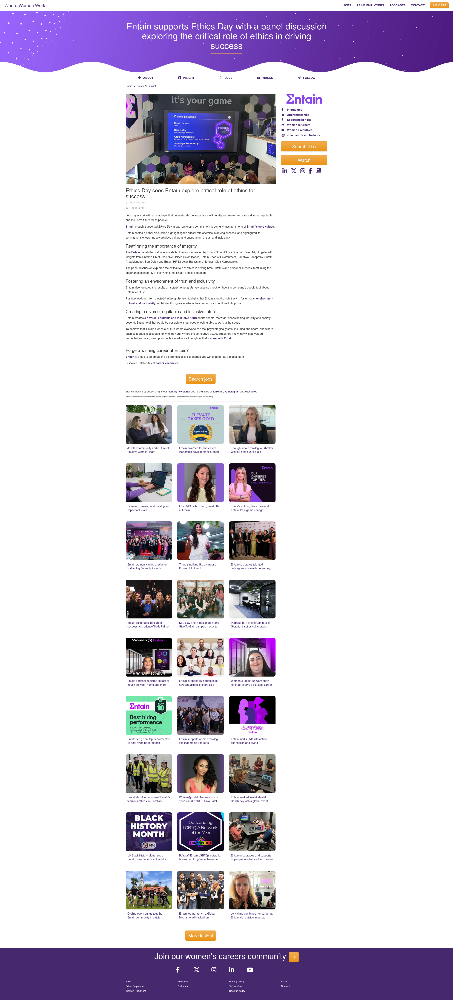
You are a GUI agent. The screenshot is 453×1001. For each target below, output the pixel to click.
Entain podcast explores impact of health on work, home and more (148, 682)
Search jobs (201, 378)
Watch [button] (304, 160)
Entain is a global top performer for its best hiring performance (148, 741)
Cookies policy (237, 990)
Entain (140, 86)
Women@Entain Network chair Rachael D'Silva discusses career (251, 682)
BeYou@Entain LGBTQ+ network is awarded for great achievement (199, 857)
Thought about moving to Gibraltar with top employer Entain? (252, 450)
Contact (285, 986)
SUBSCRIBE (439, 5)
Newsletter (183, 981)
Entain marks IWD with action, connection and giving (249, 741)
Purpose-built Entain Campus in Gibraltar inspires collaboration (250, 624)
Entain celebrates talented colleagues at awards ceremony (250, 566)
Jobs (128, 981)
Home (129, 86)
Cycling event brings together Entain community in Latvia (145, 915)
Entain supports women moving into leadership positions (198, 741)
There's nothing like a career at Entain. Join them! (198, 566)
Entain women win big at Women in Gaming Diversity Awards (147, 566)
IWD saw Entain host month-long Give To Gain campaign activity (199, 624)
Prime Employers (135, 986)
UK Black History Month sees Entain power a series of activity (146, 857)
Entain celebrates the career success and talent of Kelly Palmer (148, 624)
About (284, 981)
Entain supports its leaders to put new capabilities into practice (199, 682)
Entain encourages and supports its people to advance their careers (252, 857)
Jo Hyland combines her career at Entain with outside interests (252, 915)
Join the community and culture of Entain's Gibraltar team (148, 450)
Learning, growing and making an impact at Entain (148, 508)
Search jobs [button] (304, 146)
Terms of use (236, 986)
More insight (200, 935)
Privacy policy (236, 981)
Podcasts (182, 986)
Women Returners (136, 990)
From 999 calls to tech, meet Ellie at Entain (199, 508)
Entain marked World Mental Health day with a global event (249, 799)
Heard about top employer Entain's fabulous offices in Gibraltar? (148, 799)
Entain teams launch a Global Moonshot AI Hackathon (197, 915)
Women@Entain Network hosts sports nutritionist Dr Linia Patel (198, 799)
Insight (152, 86)
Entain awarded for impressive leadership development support (199, 450)
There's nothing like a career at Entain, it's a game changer (250, 508)
